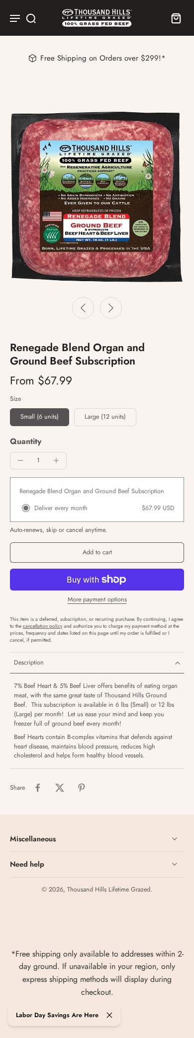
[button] (97, 552)
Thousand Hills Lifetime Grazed (108, 889)
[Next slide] (111, 308)
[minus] (20, 460)
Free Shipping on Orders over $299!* (103, 58)
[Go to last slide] (83, 308)
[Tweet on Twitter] (60, 788)
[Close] (109, 1015)
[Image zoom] (97, 195)
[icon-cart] (173, 18)
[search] (31, 18)
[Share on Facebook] (38, 788)
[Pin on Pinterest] (82, 788)
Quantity (25, 441)
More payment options (97, 600)
